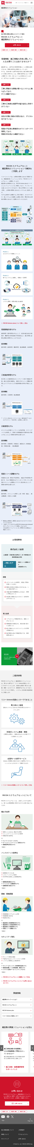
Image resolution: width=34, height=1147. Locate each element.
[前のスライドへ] (1, 1048)
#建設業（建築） (14, 49)
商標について (5, 1134)
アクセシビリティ (23, 1134)
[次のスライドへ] (32, 1048)
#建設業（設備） (23, 49)
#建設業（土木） (5, 49)
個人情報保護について (7, 1130)
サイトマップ (5, 1138)
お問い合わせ (22, 1138)
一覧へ (3, 1120)
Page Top (30, 1121)
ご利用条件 (21, 1130)
